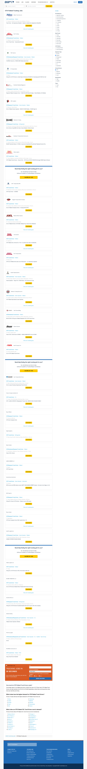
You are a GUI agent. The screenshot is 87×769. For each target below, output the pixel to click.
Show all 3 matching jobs (28, 29)
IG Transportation (14, 68)
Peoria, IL (32, 726)
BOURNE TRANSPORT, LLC (11, 578)
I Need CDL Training (60, 15)
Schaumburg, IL (33, 715)
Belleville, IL (32, 721)
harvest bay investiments (11, 477)
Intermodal (58, 62)
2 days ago (58, 38)
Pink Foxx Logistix (9, 632)
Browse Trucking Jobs (31, 752)
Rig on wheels (8, 512)
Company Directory (30, 757)
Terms (38, 765)
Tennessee (31, 699)
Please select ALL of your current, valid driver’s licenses (39, 674)
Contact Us (9, 752)
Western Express (17, 326)
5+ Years (58, 30)
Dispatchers (70, 756)
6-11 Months (58, 22)
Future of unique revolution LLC (12, 393)
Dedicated (58, 73)
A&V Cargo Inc (9, 493)
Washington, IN (33, 729)
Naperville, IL (10, 717)
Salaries (27, 2)
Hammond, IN (33, 727)
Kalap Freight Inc (9, 430)
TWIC (57, 79)
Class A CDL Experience (33, 669)
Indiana (9, 700)
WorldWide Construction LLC (11, 648)
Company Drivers (59, 47)
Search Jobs (48, 6)
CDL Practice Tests (49, 756)
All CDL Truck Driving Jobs (10, 736)
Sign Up (75, 2)
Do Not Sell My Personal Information (30, 765)
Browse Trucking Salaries (31, 754)
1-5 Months (58, 20)
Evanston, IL (10, 724)
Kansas (30, 706)
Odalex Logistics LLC (10, 562)
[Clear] (23, 6)
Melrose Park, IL (11, 714)
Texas (9, 704)
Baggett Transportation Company (18, 199)
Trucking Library (49, 754)
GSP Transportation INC (15, 183)
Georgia (9, 702)
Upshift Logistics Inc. (10, 531)
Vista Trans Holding (17, 310)
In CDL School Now (59, 17)
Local (57, 75)
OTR (57, 69)
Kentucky (31, 702)
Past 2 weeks (58, 41)
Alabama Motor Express (18, 215)
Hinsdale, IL (10, 727)
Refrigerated (58, 57)
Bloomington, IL (33, 724)
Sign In (80, 2)
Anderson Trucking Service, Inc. (16, 291)
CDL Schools (48, 757)
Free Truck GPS (49, 751)
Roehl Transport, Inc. (17, 345)
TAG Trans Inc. (13, 52)
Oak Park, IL (10, 721)
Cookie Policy (42, 765)
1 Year (57, 23)
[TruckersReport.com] (9, 2)
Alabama (31, 700)
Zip (29, 665)
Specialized (58, 65)
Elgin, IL (31, 722)
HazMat (57, 80)
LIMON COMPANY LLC (10, 461)
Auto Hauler (58, 60)
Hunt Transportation (17, 253)
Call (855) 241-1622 (28, 177)
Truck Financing (70, 754)
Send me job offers (40, 678)
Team (57, 85)
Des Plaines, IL (11, 715)
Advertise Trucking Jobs (11, 751)
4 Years (57, 29)
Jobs (22, 2)
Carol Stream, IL (11, 726)
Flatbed (57, 55)
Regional (58, 71)
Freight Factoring (71, 752)
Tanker (57, 58)
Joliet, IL (10, 729)
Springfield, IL (33, 717)
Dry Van (57, 53)
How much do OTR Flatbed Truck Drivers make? (19, 685)
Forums (17, 2)
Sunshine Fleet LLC (9, 597)
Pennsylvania (32, 704)
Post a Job (29, 759)
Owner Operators (59, 49)
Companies (33, 2)
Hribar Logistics (16, 152)
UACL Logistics (13, 101)
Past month (58, 43)
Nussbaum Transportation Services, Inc (21, 136)
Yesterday (58, 36)
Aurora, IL (10, 719)
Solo (57, 86)
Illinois (9, 699)
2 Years (57, 25)
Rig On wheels (9, 445)
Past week (58, 40)
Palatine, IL (10, 722)
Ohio (9, 706)
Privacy (21, 765)
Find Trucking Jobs (30, 751)
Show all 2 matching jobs (28, 48)
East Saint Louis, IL (34, 719)
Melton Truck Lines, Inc (18, 15)
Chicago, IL (32, 714)
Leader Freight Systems (15, 272)
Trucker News (48, 752)
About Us (69, 751)
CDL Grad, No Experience (61, 18)
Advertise (52, 2)
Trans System (16, 234)
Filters (56, 10)
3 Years (57, 27)
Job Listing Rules (49, 765)
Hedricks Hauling (9, 613)
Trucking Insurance (49, 759)
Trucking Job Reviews (31, 756)
